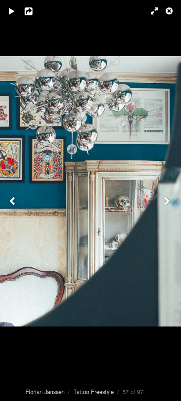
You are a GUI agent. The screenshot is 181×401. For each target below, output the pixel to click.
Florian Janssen (45, 391)
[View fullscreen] (150, 11)
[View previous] (13, 200)
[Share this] (35, 11)
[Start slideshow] (12, 11)
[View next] (168, 200)
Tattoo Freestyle (93, 391)
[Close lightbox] (170, 11)
